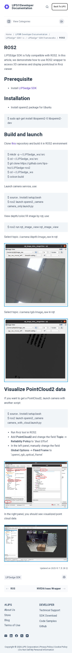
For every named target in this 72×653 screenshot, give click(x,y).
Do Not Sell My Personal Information (36, 649)
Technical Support (49, 610)
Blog (7, 620)
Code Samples (48, 621)
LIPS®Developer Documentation (23, 7)
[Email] (5, 635)
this (14, 143)
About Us (9, 609)
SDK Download (48, 615)
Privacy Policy (46, 647)
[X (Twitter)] (21, 635)
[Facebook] (16, 635)
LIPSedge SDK (28, 88)
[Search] (47, 7)
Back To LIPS (60, 6)
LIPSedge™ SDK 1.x (15, 38)
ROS (13, 588)
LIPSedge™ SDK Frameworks (42, 38)
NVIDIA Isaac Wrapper (49, 588)
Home (9, 34)
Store (7, 615)
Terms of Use (12, 625)
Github (43, 626)
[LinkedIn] (11, 635)
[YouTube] (27, 635)
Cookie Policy (60, 647)
